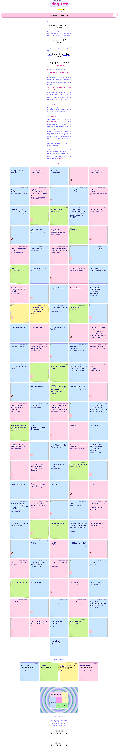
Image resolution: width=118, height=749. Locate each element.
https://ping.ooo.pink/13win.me (47, 669)
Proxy (65, 697)
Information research (56, 694)
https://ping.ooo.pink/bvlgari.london (87, 670)
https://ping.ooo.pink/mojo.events (28, 670)
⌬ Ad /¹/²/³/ (59, 708)
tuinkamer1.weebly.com (59, 55)
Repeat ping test (60, 65)
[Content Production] (59, 716)
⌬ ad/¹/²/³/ (71, 180)
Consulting (53, 702)
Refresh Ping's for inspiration (60, 163)
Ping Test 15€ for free (62, 705)
